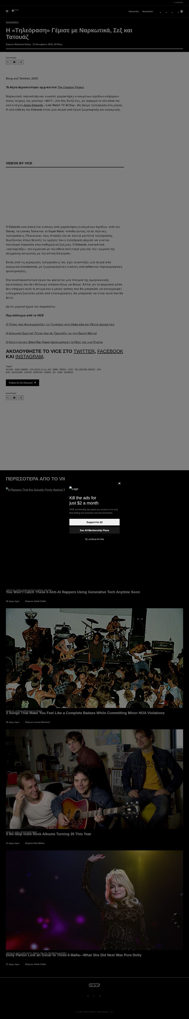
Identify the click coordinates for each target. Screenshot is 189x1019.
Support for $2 (95, 522)
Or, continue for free (94, 539)
